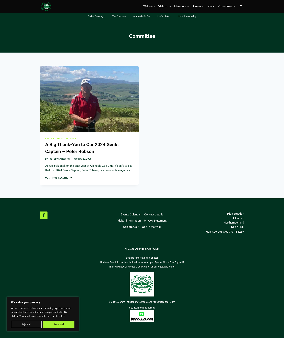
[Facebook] (43, 215)
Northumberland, (129, 262)
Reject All (26, 324)
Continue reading (58, 177)
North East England (173, 262)
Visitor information (129, 220)
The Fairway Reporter (59, 158)
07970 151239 (234, 231)
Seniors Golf (131, 226)
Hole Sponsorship (187, 16)
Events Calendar (131, 214)
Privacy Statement (155, 220)
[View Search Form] (241, 7)
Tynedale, (115, 262)
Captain (49, 138)
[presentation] (89, 99)
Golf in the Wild (151, 226)
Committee (62, 138)
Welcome (149, 6)
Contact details (153, 214)
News (211, 6)
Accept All (59, 324)
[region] (43, 314)
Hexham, (105, 262)
